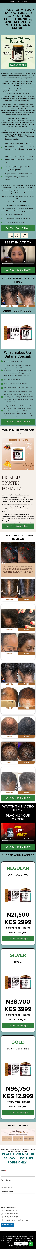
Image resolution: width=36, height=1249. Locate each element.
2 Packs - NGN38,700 (11, 1214)
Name (3, 1170)
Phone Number (6, 1180)
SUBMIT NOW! (7, 1225)
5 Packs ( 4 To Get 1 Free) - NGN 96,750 (17, 1220)
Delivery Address (7, 1191)
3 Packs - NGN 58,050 (11, 1217)
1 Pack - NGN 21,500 (10, 1210)
